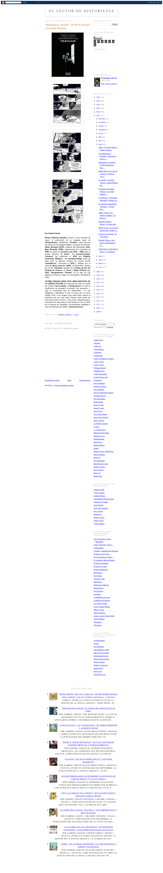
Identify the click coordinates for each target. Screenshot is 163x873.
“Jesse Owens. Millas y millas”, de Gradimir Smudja (88, 694)
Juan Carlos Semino (101, 508)
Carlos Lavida (99, 361)
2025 (98, 101)
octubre (101, 126)
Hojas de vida (98, 405)
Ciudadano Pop (99, 371)
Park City (97, 457)
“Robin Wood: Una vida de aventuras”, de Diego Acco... (107, 174)
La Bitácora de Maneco (102, 600)
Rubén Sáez (98, 476)
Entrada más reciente (52, 380)
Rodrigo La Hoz (99, 467)
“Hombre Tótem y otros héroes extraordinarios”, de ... (107, 243)
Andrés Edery (98, 340)
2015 (98, 290)
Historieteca (98, 582)
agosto (100, 133)
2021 (98, 115)
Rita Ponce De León (101, 464)
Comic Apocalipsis (100, 374)
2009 (98, 311)
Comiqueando (99, 548)
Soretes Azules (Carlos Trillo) (104, 616)
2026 (98, 97)
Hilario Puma (98, 402)
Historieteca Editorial (101, 585)
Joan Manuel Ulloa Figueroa (104, 499)
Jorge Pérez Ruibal (100, 414)
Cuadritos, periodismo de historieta (106, 551)
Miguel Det (98, 442)
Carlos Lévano (99, 365)
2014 (98, 293)
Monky (96, 448)
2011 (98, 304)
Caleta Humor (99, 349)
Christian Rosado (100, 368)
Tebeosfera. (98, 625)
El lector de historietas (81, 10)
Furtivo (96, 643)
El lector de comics (100, 566)
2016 (98, 286)
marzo (100, 260)
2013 (98, 297)
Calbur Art (97, 346)
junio (100, 140)
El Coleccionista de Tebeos (103, 557)
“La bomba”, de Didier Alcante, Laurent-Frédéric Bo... (108, 182)
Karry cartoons (99, 420)
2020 (98, 271)
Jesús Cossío (98, 411)
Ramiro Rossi (98, 668)
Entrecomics (98, 572)
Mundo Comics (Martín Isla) (104, 451)
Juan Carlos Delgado (101, 417)
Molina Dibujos (99, 445)
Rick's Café (98, 671)
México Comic (99, 610)
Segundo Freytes (99, 674)
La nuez (96, 426)
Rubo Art (97, 473)
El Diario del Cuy (100, 396)
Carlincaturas (98, 355)
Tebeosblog (98, 622)
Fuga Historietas (99, 399)
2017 (98, 282)
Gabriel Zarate (110, 78)
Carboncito (97, 352)
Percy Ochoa (98, 511)
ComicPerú (98, 380)
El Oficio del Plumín (101, 563)
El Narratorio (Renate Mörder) (104, 560)
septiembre (102, 129)
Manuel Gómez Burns (101, 433)
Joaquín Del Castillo (101, 502)
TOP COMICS (99, 619)
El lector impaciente (101, 569)
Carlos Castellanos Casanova (104, 358)
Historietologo (99, 588)
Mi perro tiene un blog (101, 659)
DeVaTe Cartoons (100, 386)
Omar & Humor (99, 454)
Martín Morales (99, 439)
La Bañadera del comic (102, 597)
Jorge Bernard (99, 646)
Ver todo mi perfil (109, 84)
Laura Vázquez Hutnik (102, 606)
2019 (98, 275)
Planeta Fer (98, 514)
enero (100, 267)
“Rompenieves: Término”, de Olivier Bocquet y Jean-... (107, 165)
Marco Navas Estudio (101, 653)
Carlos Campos (99, 493)
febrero (101, 263)
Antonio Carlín (99, 489)
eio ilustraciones (99, 640)
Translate (110, 327)
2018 (98, 279)
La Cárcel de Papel (100, 603)
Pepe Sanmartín (99, 460)
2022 (98, 112)
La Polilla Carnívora (101, 423)
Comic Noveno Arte (101, 377)
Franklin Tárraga (99, 496)
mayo (100, 144)
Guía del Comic (99, 579)
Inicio (69, 380)
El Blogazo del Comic (101, 554)
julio (100, 137)
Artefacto (97, 343)
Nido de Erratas (99, 662)
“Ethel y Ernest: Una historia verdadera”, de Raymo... (106, 215)
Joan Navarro (98, 591)
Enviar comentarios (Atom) (64, 385)
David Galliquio (99, 383)
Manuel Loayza (99, 436)
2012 (98, 301)
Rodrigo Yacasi (99, 517)
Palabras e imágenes (101, 665)
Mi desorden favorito (101, 656)
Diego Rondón (99, 389)
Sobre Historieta (99, 613)
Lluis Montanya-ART (101, 650)
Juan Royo (97, 594)
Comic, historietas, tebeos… (103, 545)
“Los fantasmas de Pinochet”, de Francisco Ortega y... (107, 156)
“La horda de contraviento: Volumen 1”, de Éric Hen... (107, 206)
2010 (98, 308)
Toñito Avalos (99, 520)
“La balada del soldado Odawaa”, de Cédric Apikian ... (106, 191)
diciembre (102, 118)
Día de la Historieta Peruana (103, 392)
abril (100, 256)
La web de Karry (100, 430)
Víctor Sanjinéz (99, 523)
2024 (98, 104)
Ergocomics (98, 575)
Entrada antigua (84, 380)
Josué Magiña (98, 505)
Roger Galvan (98, 470)
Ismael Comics (99, 408)
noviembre (102, 122)
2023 (98, 108)
